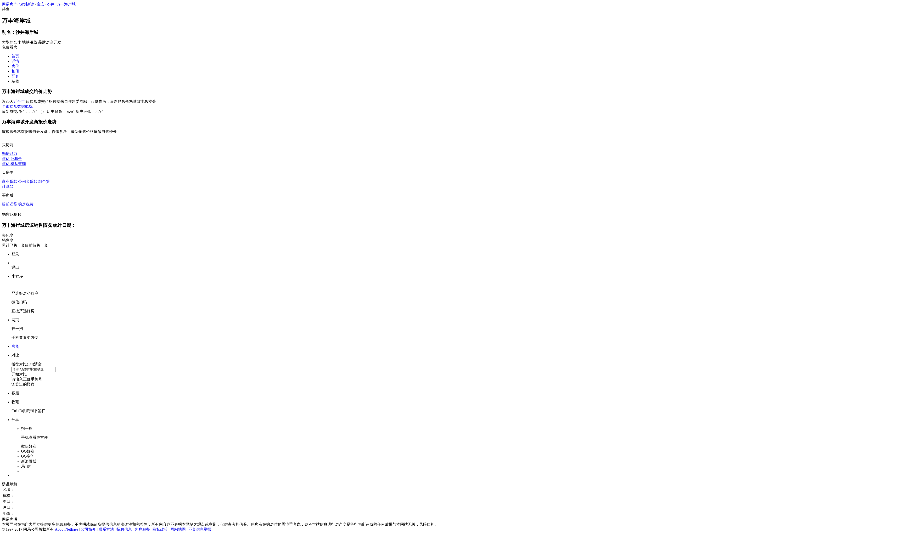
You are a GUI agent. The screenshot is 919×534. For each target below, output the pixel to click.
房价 (15, 66)
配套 (15, 76)
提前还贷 (9, 204)
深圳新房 (27, 4)
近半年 (19, 101)
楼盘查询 (18, 164)
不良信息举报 (199, 529)
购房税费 (26, 204)
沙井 (50, 4)
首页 (15, 56)
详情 (15, 61)
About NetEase (66, 529)
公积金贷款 (27, 181)
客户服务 (142, 529)
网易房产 (9, 4)
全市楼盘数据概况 (17, 106)
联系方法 (106, 529)
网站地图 (178, 529)
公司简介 (88, 529)
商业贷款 (9, 181)
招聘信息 (124, 529)
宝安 (41, 4)
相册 (15, 71)
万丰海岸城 (66, 4)
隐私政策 (160, 529)
